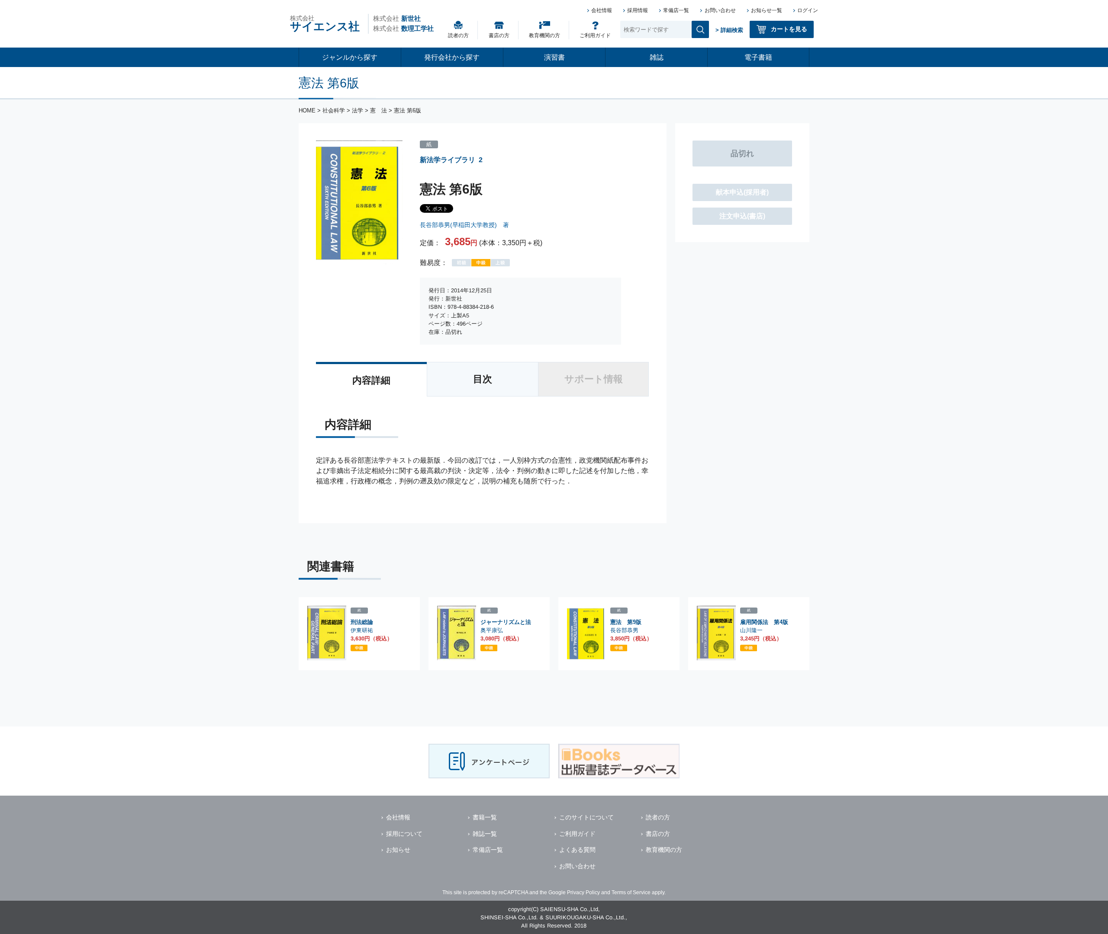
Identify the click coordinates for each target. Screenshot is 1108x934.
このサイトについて (586, 817)
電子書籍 (758, 57)
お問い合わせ (720, 10)
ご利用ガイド (595, 35)
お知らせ (398, 849)
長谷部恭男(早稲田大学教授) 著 (464, 224)
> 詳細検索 (729, 30)
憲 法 (378, 110)
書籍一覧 (485, 817)
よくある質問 (577, 849)
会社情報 (601, 10)
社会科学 (333, 110)
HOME (307, 110)
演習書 (554, 57)
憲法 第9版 (625, 622)
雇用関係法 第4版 (764, 622)
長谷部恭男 (624, 630)
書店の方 (499, 35)
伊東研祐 (362, 630)
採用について (404, 833)
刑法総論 (362, 622)
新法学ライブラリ (447, 159)
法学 (357, 110)
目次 (482, 379)
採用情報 (637, 10)
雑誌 (657, 57)
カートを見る (789, 29)
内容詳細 (371, 380)
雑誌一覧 (485, 833)
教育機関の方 (544, 35)
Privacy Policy (583, 892)
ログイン (807, 10)
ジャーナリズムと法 (505, 622)
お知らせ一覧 (766, 10)
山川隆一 (751, 630)
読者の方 (458, 35)
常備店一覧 (676, 10)
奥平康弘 (491, 630)
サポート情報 (593, 379)
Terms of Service (631, 892)
